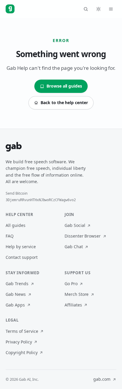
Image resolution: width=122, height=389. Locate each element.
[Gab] (14, 146)
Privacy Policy (19, 342)
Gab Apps (15, 305)
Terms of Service (22, 331)
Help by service (21, 246)
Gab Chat (74, 246)
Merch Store (77, 294)
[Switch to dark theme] (98, 9)
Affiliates (73, 305)
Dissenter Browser (83, 236)
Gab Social (75, 225)
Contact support (21, 257)
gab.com (101, 379)
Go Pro (71, 283)
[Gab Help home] (10, 8)
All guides (15, 225)
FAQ (10, 236)
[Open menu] (111, 9)
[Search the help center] (86, 9)
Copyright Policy (21, 352)
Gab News (16, 294)
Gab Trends (17, 283)
